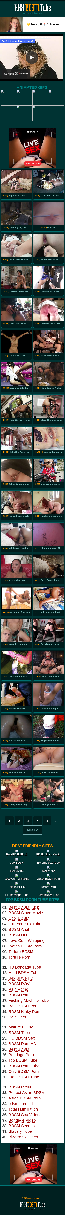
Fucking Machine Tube (29, 1000)
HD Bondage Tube (24, 967)
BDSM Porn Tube (24, 1066)
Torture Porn (19, 957)
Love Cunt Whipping (26, 940)
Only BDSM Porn (24, 1071)
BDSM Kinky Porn (25, 1011)
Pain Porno (18, 989)
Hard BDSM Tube (24, 972)
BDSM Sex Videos (25, 1114)
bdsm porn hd (21, 1103)
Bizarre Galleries (23, 1137)
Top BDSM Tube (23, 1060)
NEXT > (32, 830)
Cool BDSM (19, 918)
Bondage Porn (21, 1055)
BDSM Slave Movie (26, 912)
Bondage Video (22, 1120)
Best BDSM (19, 1049)
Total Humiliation (23, 1109)
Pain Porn (17, 1017)
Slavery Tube (20, 1131)
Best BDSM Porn (24, 1006)
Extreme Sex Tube (25, 924)
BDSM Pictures (22, 1087)
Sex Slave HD (21, 978)
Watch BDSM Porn (25, 946)
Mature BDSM (21, 1027)
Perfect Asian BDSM (27, 1092)
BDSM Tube (19, 1032)
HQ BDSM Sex (22, 1038)
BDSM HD (18, 935)
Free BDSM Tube (24, 1077)
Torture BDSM (21, 951)
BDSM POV (19, 984)
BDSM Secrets (22, 1126)
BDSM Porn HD (22, 1043)
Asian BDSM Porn (25, 1098)
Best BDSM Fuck (24, 907)
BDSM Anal (19, 929)
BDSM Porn (19, 995)
